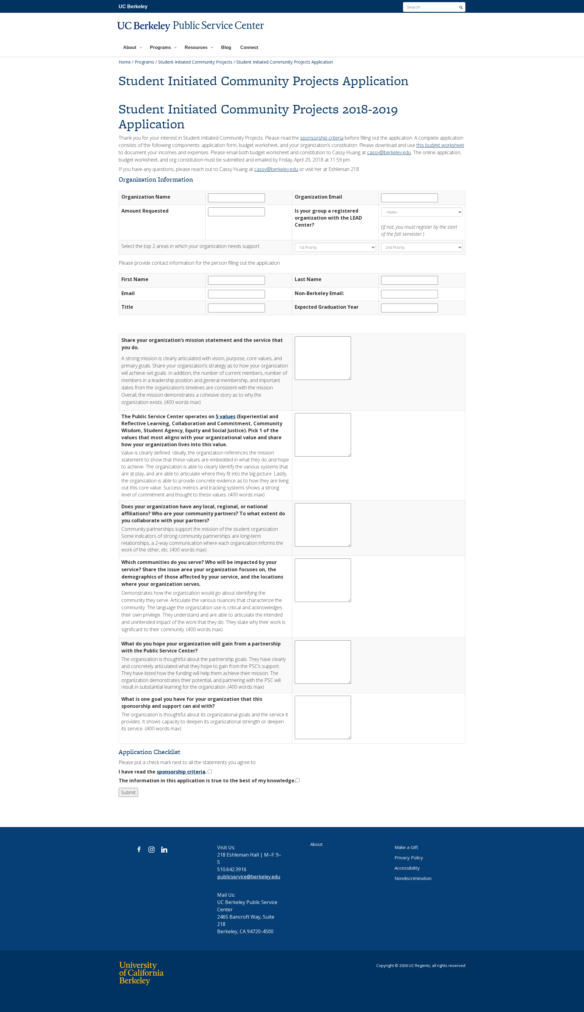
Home (125, 62)
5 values (225, 416)
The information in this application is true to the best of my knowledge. (207, 780)
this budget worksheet (440, 145)
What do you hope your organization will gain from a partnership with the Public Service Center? (201, 647)
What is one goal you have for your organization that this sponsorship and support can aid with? (191, 702)
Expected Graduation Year (327, 307)
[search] (461, 7)
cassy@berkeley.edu (389, 152)
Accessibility (407, 868)
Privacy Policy (409, 857)
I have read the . (163, 771)
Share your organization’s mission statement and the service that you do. (202, 344)
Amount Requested (145, 210)
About (316, 844)
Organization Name (145, 196)
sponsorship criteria (321, 137)
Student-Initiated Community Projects (195, 62)
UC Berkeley (133, 6)
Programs (144, 62)
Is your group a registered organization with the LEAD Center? (328, 217)
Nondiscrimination (413, 878)
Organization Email (318, 196)
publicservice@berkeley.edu (248, 876)
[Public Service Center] (191, 35)
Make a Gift (406, 847)
